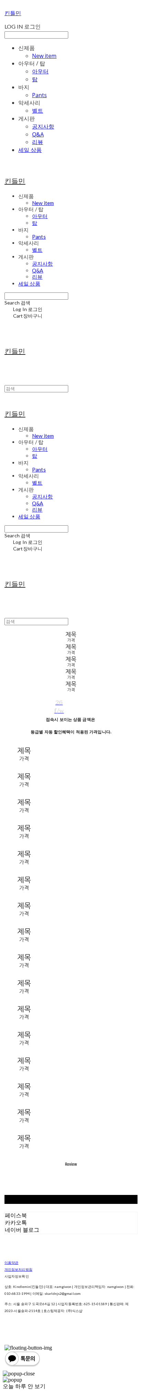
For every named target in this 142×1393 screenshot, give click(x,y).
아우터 (40, 71)
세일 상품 (30, 150)
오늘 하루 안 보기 (24, 1386)
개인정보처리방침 (18, 1269)
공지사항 (43, 126)
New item (44, 56)
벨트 (37, 110)
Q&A (38, 134)
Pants (39, 95)
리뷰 (37, 142)
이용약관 (11, 1262)
